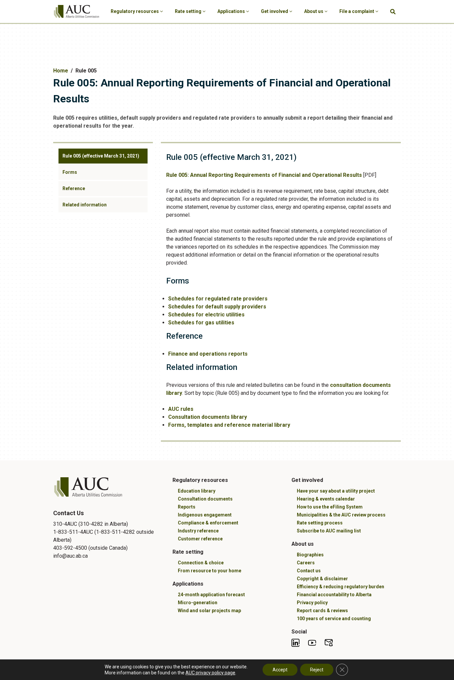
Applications (231, 11)
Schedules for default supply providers (217, 306)
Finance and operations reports (208, 354)
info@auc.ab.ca (70, 556)
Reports (186, 507)
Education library (196, 491)
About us (314, 11)
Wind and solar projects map (209, 610)
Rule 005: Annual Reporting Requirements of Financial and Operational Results (264, 175)
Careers (306, 562)
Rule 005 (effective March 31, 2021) (100, 156)
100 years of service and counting (334, 618)
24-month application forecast (211, 594)
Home (60, 70)
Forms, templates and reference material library (229, 425)
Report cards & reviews (322, 610)
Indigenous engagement (205, 514)
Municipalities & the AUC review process (341, 514)
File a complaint (357, 11)
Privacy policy (312, 602)
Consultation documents (205, 499)
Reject (316, 669)
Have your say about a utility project (336, 491)
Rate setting (188, 11)
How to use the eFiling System (330, 507)
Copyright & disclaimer (322, 578)
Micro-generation (197, 602)
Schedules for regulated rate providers (218, 298)
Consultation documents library (207, 417)
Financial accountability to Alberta (334, 594)
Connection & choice (201, 562)
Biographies (310, 554)
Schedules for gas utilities (201, 322)
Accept (280, 669)
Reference (73, 188)
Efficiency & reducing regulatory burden (340, 586)
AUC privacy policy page (210, 672)
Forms (69, 172)
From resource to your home (209, 570)
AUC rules (180, 409)
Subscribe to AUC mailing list (329, 530)
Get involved (275, 11)
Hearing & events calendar (326, 499)
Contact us (309, 570)
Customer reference (200, 538)
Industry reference (198, 530)
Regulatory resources (135, 11)
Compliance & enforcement (208, 522)
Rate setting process (320, 522)
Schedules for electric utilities (206, 314)
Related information (84, 204)
